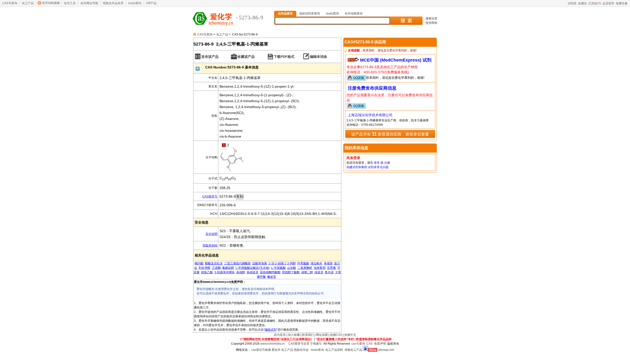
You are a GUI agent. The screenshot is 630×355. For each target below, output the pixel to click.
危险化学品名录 (113, 3)
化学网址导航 (89, 3)
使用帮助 (431, 23)
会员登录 (608, 3)
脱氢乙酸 (207, 272)
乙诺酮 (216, 268)
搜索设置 (431, 18)
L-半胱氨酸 (278, 268)
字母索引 (316, 343)
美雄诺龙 (252, 272)
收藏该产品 (246, 57)
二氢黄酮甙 (305, 268)
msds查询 (134, 3)
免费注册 (622, 3)
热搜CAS (336, 335)
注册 (387, 162)
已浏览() (594, 3)
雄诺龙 (319, 272)
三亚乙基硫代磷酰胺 (237, 263)
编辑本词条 (318, 57)
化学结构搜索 (51, 3)
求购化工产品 (353, 350)
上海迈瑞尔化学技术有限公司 (370, 115)
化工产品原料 (334, 350)
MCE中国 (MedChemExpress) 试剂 (395, 60)
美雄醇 (240, 272)
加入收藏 (294, 335)
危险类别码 (210, 245)
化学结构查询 (353, 13)
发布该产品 (210, 57)
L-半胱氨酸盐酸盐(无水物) (253, 268)
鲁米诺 (329, 272)
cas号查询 (358, 343)
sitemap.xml (386, 350)
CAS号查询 (9, 3)
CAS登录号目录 (298, 343)
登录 (377, 162)
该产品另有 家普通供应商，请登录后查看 (390, 134)
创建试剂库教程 (356, 167)
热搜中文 (350, 335)
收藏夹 (582, 3)
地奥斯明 (320, 268)
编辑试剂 (270, 329)
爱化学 (276, 350)
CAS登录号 (209, 196)
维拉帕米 (316, 263)
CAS (369, 343)
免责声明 (380, 343)
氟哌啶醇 (228, 268)
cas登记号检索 (261, 350)
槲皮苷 (271, 276)
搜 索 (406, 20)
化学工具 (70, 3)
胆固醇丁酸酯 (291, 272)
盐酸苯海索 (259, 263)
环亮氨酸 (303, 263)
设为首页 (280, 335)
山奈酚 (291, 268)
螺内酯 (199, 263)
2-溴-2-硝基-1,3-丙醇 (282, 263)
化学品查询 (285, 13)
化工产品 (28, 3)
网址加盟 (322, 335)
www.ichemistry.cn (272, 343)
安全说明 (211, 234)
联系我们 (308, 335)
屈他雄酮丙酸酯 (270, 272)
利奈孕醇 (204, 268)
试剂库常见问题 (378, 167)
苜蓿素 (331, 268)
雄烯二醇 (307, 272)
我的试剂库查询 (309, 13)
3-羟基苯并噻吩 (224, 272)
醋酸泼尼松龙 (214, 263)
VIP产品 (151, 3)
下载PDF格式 (284, 57)
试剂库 (572, 3)
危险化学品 (301, 350)
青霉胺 (328, 263)
